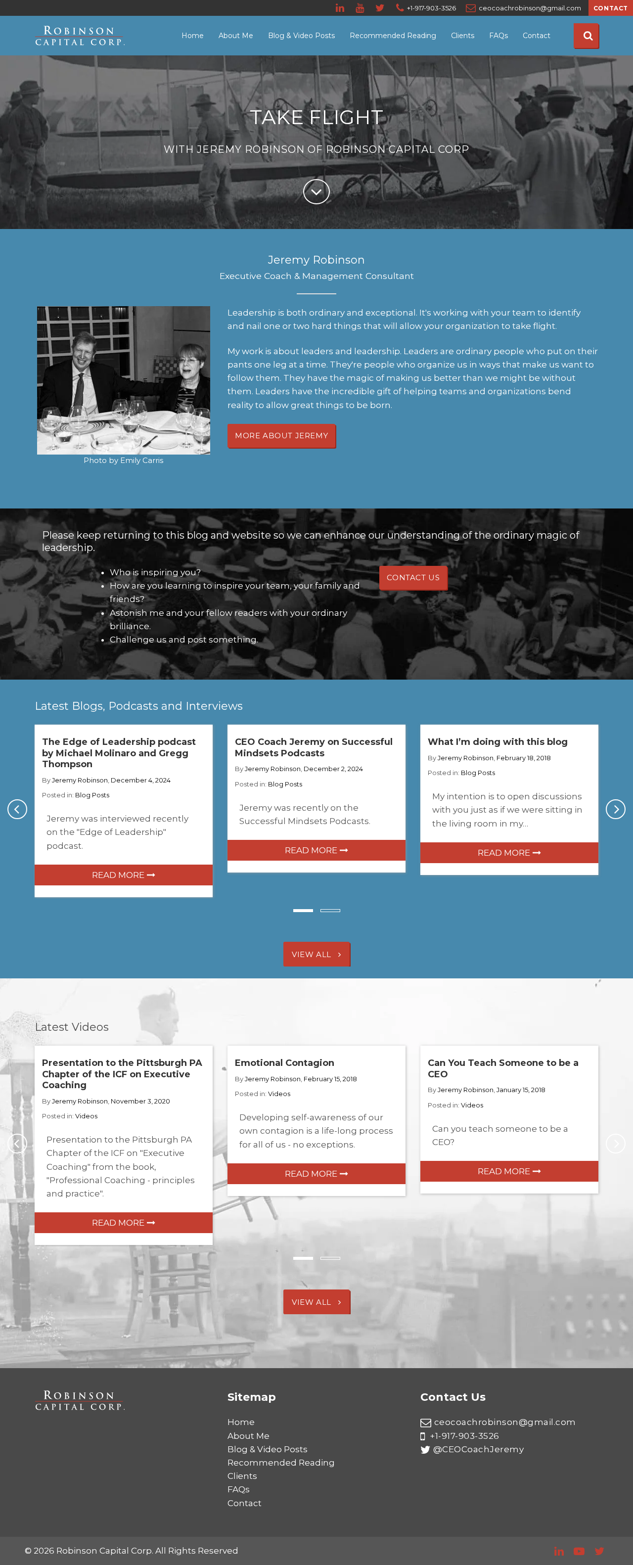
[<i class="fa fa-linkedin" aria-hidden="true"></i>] (341, 8)
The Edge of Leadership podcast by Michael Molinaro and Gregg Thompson (119, 753)
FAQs (498, 35)
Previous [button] (17, 809)
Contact (610, 8)
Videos (86, 1116)
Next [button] (616, 809)
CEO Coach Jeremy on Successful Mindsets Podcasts (314, 747)
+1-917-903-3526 (463, 1436)
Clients (462, 35)
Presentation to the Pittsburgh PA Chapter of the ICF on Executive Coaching (122, 1074)
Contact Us (413, 577)
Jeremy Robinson (80, 780)
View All (312, 954)
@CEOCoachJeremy (478, 1449)
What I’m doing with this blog (498, 741)
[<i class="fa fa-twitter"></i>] (380, 8)
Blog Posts (92, 795)
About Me (236, 35)
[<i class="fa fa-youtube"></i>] (360, 8)
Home (192, 35)
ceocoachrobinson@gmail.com (505, 1422)
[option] (124, 811)
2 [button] (330, 910)
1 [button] (303, 910)
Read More (118, 875)
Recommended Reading (393, 35)
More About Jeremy (281, 435)
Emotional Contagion (284, 1063)
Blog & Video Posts (301, 35)
